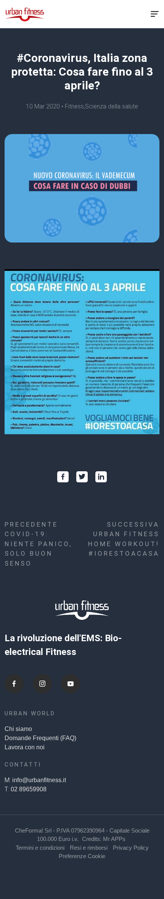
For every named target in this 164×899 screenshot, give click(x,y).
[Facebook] (14, 683)
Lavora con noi (25, 747)
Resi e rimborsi (89, 847)
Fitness (74, 106)
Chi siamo (18, 729)
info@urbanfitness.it (39, 780)
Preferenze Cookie (82, 856)
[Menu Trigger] (154, 14)
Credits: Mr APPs (103, 839)
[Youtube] (70, 683)
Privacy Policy (131, 847)
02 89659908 (29, 789)
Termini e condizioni (40, 847)
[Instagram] (42, 683)
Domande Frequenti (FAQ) (40, 738)
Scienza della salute (111, 106)
